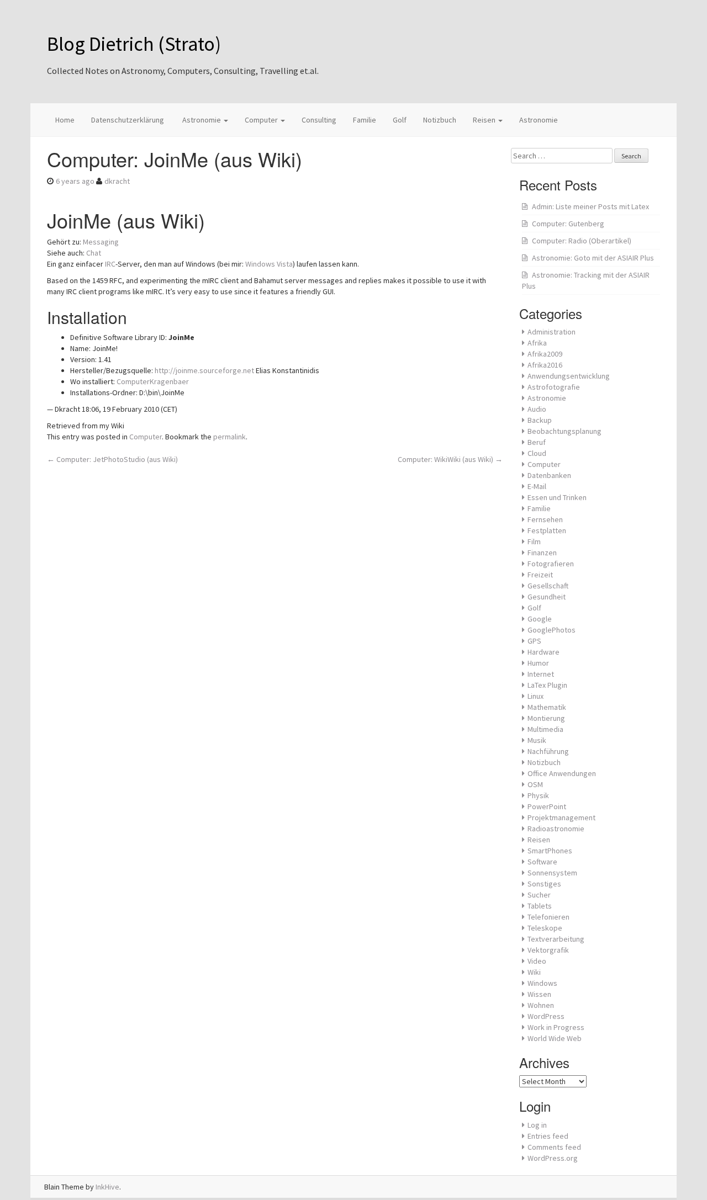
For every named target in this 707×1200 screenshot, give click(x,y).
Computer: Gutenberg (568, 224)
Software (542, 862)
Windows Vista (269, 264)
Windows (542, 983)
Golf (400, 120)
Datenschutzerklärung (127, 120)
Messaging (101, 242)
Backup (539, 420)
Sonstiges (544, 884)
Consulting (319, 120)
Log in (537, 1125)
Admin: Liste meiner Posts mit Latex (590, 206)
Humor (538, 663)
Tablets (539, 906)
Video (536, 961)
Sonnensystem (552, 873)
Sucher (539, 895)
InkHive (107, 1187)
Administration (551, 332)
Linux (535, 696)
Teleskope (544, 928)
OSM (535, 784)
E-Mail (536, 486)
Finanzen (542, 552)
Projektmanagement (561, 817)
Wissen (539, 994)
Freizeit (540, 575)
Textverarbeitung (555, 939)
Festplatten (546, 530)
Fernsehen (545, 519)
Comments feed (554, 1147)
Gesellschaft (547, 586)
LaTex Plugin (547, 685)
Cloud (536, 453)
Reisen (485, 120)
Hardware (543, 652)
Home (65, 120)
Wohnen (540, 1005)
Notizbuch (439, 120)
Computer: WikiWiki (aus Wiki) (450, 459)
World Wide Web (554, 1038)
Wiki (534, 972)
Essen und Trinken (557, 497)
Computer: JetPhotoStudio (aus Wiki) (112, 459)
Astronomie (202, 120)
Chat (93, 253)
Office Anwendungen (561, 773)
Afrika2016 (544, 365)
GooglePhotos (551, 630)
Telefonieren (548, 917)
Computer (262, 120)
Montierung (546, 718)
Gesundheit (546, 597)
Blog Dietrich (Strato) (134, 43)
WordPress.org (552, 1158)
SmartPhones (549, 851)
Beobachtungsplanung (564, 431)
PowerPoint (546, 806)
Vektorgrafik (548, 950)
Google (539, 619)
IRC (110, 264)
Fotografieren (550, 564)
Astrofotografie (553, 387)
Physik (538, 795)
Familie (364, 120)
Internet (540, 674)
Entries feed (547, 1136)
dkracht (117, 181)
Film (534, 541)
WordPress (545, 1016)
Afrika (537, 343)
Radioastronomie (555, 828)
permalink (229, 437)
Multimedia (545, 729)
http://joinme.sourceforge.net (204, 370)
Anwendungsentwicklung (568, 376)
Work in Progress (555, 1027)
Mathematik (546, 707)
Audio (536, 409)
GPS (534, 641)
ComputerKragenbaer (153, 381)
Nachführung (548, 751)
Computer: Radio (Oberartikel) (581, 241)
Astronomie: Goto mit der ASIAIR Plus (593, 258)
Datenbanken (549, 475)
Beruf (536, 442)
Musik (536, 740)
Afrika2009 (544, 354)
